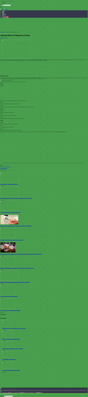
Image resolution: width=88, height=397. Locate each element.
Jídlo (3, 12)
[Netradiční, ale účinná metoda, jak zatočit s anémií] (7, 238)
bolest (1, 392)
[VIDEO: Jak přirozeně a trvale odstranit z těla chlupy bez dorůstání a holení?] (8, 266)
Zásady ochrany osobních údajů (6, 1)
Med (12, 392)
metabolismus (15, 392)
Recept (31, 392)
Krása (3, 15)
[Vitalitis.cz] (4, 9)
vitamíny (35, 392)
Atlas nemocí (5, 17)
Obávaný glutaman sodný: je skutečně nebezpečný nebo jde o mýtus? (16, 198)
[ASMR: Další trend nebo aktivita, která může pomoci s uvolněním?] (9, 280)
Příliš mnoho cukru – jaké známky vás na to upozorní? (14, 328)
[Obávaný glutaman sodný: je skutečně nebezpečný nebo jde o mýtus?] (9, 196)
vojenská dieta (6, 165)
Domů (3, 10)
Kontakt (3, 3)
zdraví (38, 392)
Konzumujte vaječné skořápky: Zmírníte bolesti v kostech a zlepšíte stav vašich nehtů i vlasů (21, 254)
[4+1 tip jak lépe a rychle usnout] (7, 357)
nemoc (17, 392)
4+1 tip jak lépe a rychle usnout (9, 359)
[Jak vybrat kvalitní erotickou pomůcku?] (7, 368)
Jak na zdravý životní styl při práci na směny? (10, 212)
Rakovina (29, 392)
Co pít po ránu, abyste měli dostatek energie (10, 310)
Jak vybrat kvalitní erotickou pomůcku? (11, 370)
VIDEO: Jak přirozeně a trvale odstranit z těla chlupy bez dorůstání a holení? (17, 268)
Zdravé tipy (4, 11)
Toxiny (33, 392)
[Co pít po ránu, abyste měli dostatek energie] (8, 308)
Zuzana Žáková (3, 168)
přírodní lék (22, 392)
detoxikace (4, 392)
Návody (3, 13)
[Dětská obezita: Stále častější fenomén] (9, 182)
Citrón (2, 392)
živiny (41, 392)
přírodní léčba (26, 392)
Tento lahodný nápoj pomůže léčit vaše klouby (12, 348)
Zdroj (1, 133)
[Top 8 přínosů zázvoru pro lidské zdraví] (8, 294)
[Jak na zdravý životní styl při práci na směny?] (9, 210)
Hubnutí (3, 165)
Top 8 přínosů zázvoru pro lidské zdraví (9, 296)
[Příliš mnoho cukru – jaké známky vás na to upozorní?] (7, 326)
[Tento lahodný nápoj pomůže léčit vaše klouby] (7, 346)
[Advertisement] (44, 24)
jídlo (11, 392)
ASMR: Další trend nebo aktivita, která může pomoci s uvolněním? (15, 282)
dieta (1, 165)
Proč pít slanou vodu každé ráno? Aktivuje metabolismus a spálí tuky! (15, 226)
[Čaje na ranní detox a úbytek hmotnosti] (7, 337)
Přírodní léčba (4, 14)
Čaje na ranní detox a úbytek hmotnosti (11, 339)
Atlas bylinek (5, 16)
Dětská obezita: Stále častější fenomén (9, 184)
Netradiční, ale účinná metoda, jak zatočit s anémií (11, 240)
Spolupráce (3, 2)
